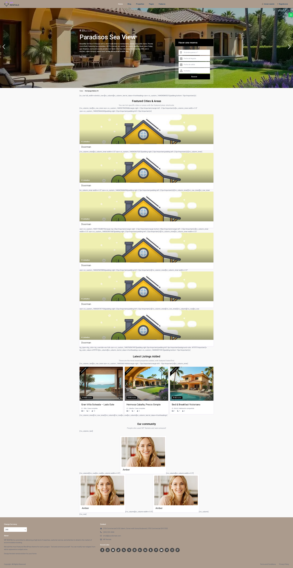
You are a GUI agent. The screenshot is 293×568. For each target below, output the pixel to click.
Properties (140, 4)
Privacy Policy (284, 564)
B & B (176, 408)
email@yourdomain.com (112, 536)
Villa (85, 408)
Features (162, 4)
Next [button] (289, 47)
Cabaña (131, 408)
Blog (129, 4)
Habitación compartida (186, 408)
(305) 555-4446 (108, 532)
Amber (126, 470)
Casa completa (93, 408)
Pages (151, 4)
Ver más (83, 57)
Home (120, 4)
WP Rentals (107, 539)
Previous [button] (4, 47)
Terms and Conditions (268, 564)
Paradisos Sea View (108, 37)
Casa (81, 91)
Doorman (86, 147)
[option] (146, 48)
